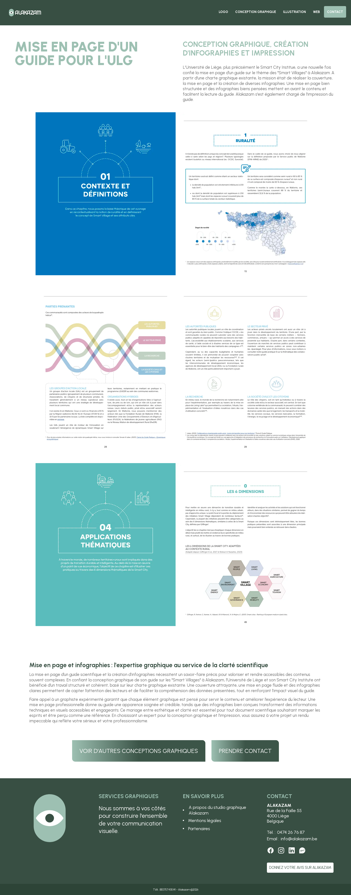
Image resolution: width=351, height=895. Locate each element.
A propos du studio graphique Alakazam (217, 810)
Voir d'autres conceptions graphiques (138, 750)
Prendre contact (245, 750)
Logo (223, 12)
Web (316, 12)
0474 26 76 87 (291, 832)
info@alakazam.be (299, 838)
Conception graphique (255, 12)
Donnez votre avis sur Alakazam (300, 867)
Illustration (294, 12)
